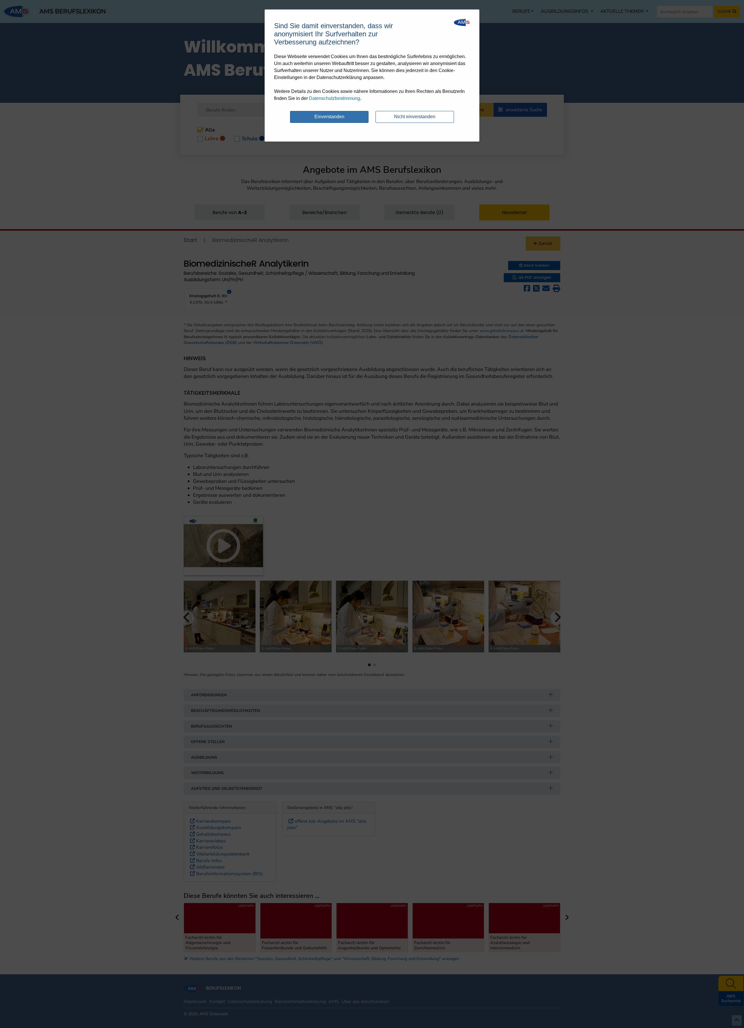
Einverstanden (329, 116)
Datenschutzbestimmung (334, 98)
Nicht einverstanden (414, 116)
